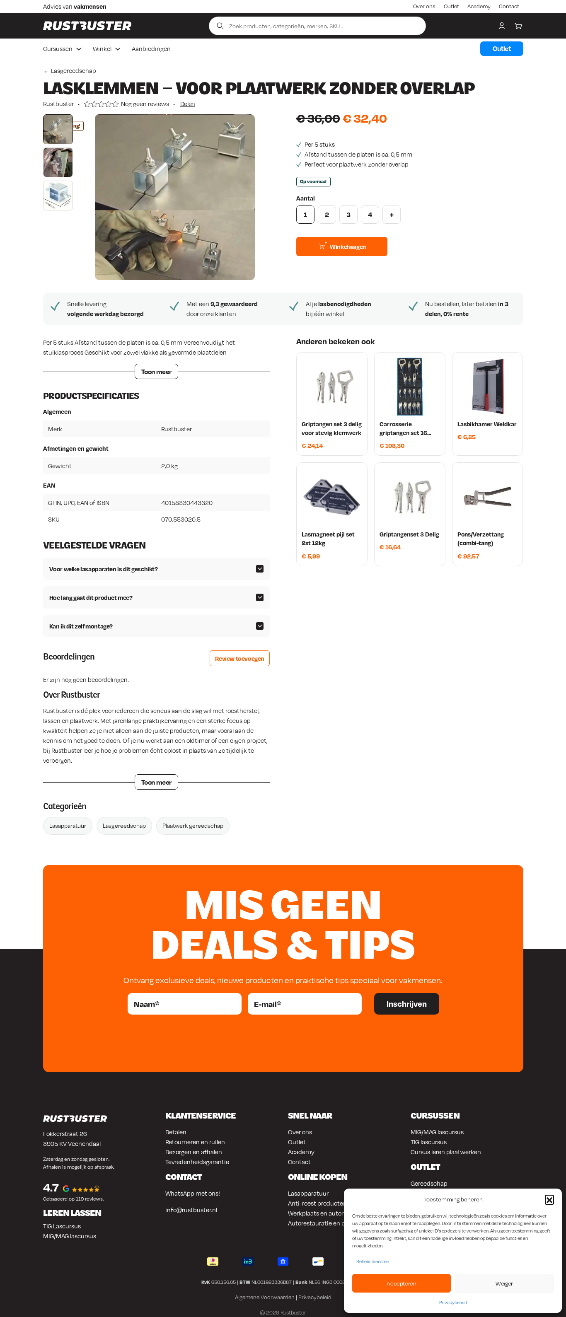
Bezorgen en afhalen (193, 1151)
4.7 (51, 1187)
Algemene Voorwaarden (265, 1297)
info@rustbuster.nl (191, 1209)
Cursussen (58, 48)
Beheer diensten (372, 1261)
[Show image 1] (58, 129)
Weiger (504, 1283)
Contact (509, 6)
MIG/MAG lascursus (69, 1236)
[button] (549, 1199)
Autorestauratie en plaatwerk (328, 1223)
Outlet (451, 6)
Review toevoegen (239, 658)
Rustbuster (58, 103)
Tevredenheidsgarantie (197, 1161)
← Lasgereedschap (69, 70)
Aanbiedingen (151, 48)
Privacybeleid (453, 1302)
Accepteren (401, 1283)
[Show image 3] (58, 195)
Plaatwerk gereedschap (192, 825)
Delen (187, 103)
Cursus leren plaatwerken (446, 1151)
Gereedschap (429, 1183)
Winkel (102, 48)
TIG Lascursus (62, 1226)
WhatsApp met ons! (192, 1193)
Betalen (175, 1132)
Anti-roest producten (317, 1203)
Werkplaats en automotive (324, 1213)
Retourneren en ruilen (195, 1141)
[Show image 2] (58, 162)
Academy (479, 6)
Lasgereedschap (124, 825)
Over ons (424, 6)
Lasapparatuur (67, 825)
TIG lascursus (429, 1141)
